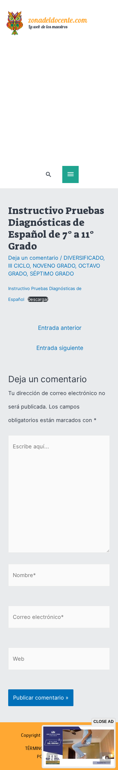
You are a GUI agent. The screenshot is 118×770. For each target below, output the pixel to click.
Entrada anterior (60, 327)
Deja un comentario (33, 257)
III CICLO (19, 265)
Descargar (38, 299)
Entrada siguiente (59, 347)
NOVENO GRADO (54, 265)
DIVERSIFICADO (83, 257)
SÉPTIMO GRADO (52, 273)
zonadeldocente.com (57, 21)
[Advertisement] (59, 103)
